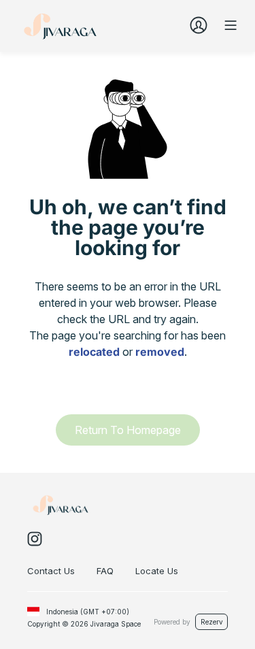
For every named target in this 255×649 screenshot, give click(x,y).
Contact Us (51, 570)
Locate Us (156, 570)
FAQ (105, 570)
